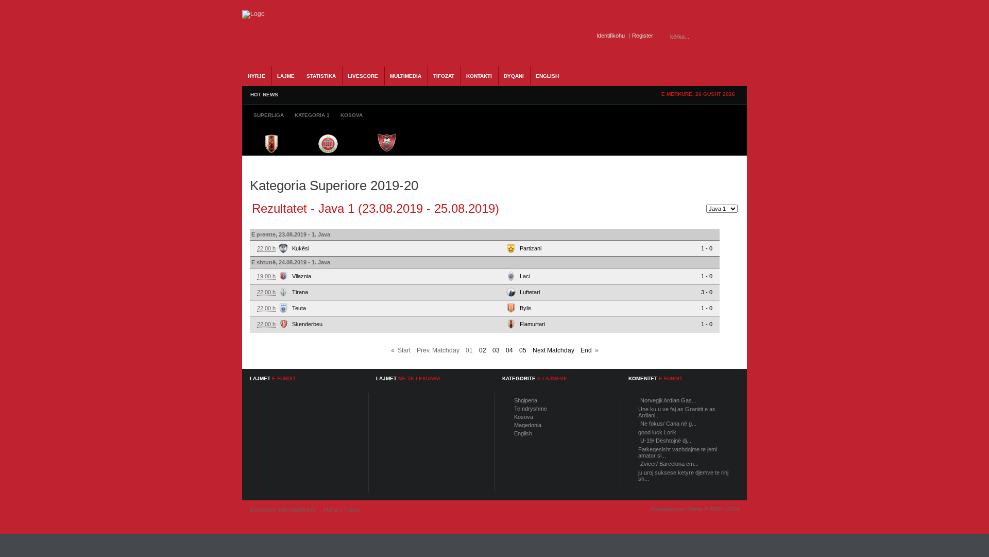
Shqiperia (525, 400)
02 (482, 350)
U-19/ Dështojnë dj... (665, 440)
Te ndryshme (530, 409)
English (523, 433)
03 (496, 350)
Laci (525, 276)
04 (509, 350)
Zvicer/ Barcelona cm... (669, 464)
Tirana (300, 292)
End (586, 350)
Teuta (299, 308)
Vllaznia (301, 276)
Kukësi (300, 248)
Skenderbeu (307, 324)
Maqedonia (527, 425)
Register (642, 35)
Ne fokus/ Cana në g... (668, 423)
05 (522, 350)
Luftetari (530, 292)
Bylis (526, 308)
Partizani (530, 248)
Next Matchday (553, 350)
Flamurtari (532, 324)
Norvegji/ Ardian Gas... (668, 400)
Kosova (523, 417)
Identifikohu (610, 35)
